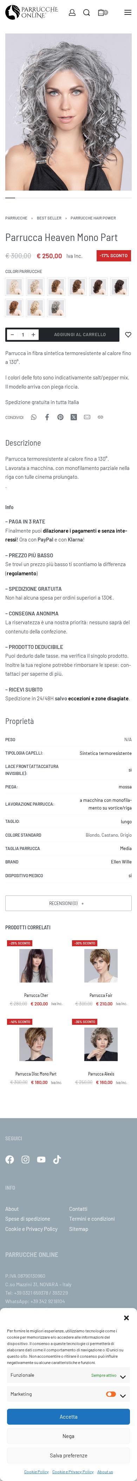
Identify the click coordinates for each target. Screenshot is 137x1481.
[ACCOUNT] (72, 12)
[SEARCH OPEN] (86, 12)
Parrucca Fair (101, 995)
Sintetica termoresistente (106, 753)
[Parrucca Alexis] (101, 1044)
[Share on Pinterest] (60, 417)
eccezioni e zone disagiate (98, 698)
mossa (125, 786)
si (130, 875)
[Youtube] (41, 1159)
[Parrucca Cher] (36, 966)
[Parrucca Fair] (101, 966)
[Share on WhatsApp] (34, 417)
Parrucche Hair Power (93, 218)
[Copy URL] (100, 417)
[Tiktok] (57, 1159)
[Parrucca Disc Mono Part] (36, 1044)
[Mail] (87, 417)
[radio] (14, 287)
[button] (126, 1316)
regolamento (21, 573)
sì (130, 770)
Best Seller (49, 218)
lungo (126, 821)
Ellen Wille (121, 862)
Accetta (69, 1416)
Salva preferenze (68, 1455)
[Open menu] (128, 12)
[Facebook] (9, 1159)
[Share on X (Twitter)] (74, 417)
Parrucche (16, 218)
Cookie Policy (36, 1471)
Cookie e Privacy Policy (73, 1471)
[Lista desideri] (128, 335)
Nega (68, 1436)
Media (126, 848)
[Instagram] (25, 1159)
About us (105, 1471)
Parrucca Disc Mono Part (36, 1073)
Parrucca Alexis (101, 1073)
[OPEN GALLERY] (68, 112)
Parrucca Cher (36, 995)
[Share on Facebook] (47, 417)
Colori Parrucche (23, 271)
